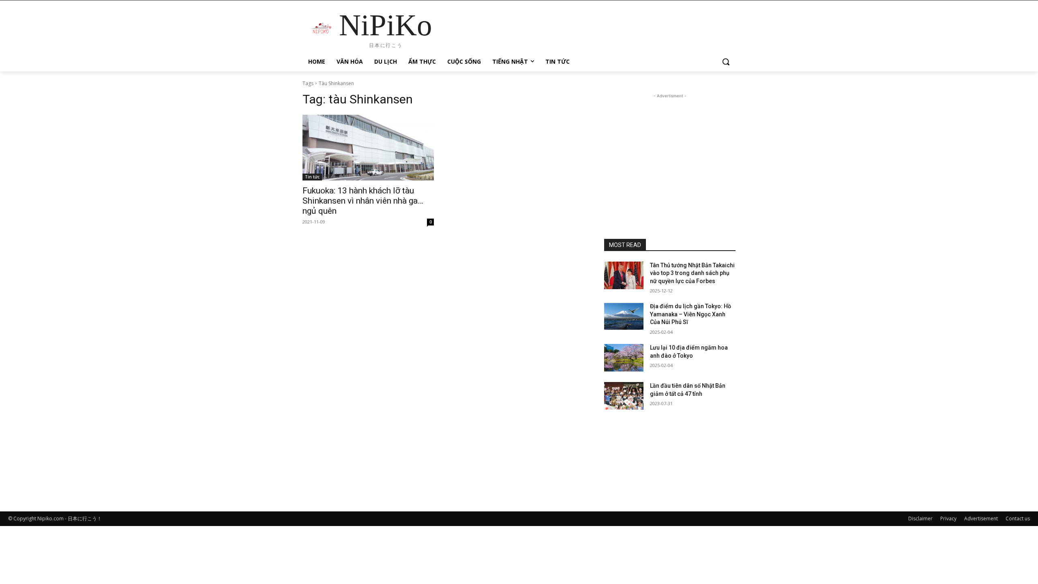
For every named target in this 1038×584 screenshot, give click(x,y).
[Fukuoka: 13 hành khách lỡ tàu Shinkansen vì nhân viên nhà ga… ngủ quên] (368, 147)
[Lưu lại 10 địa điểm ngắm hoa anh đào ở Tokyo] (623, 357)
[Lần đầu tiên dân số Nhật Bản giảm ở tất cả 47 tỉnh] (623, 396)
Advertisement (981, 518)
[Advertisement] (670, 151)
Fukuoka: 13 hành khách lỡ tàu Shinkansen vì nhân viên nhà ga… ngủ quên (362, 201)
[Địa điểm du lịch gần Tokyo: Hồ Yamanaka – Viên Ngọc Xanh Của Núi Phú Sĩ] (623, 316)
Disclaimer (920, 518)
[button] (726, 61)
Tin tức (312, 177)
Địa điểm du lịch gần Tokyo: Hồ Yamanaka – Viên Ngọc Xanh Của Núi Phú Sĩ (690, 314)
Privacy (948, 518)
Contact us (1018, 518)
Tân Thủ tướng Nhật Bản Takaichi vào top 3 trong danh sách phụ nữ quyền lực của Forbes (692, 273)
